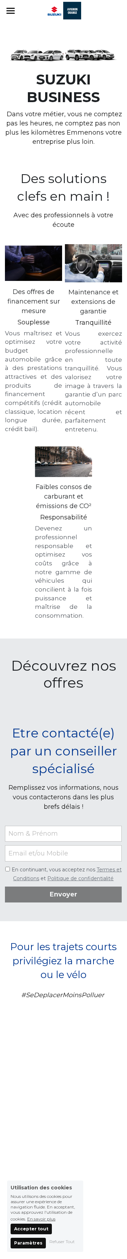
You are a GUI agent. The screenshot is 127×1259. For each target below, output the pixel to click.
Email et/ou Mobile (38, 853)
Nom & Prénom (33, 833)
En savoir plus (41, 1218)
